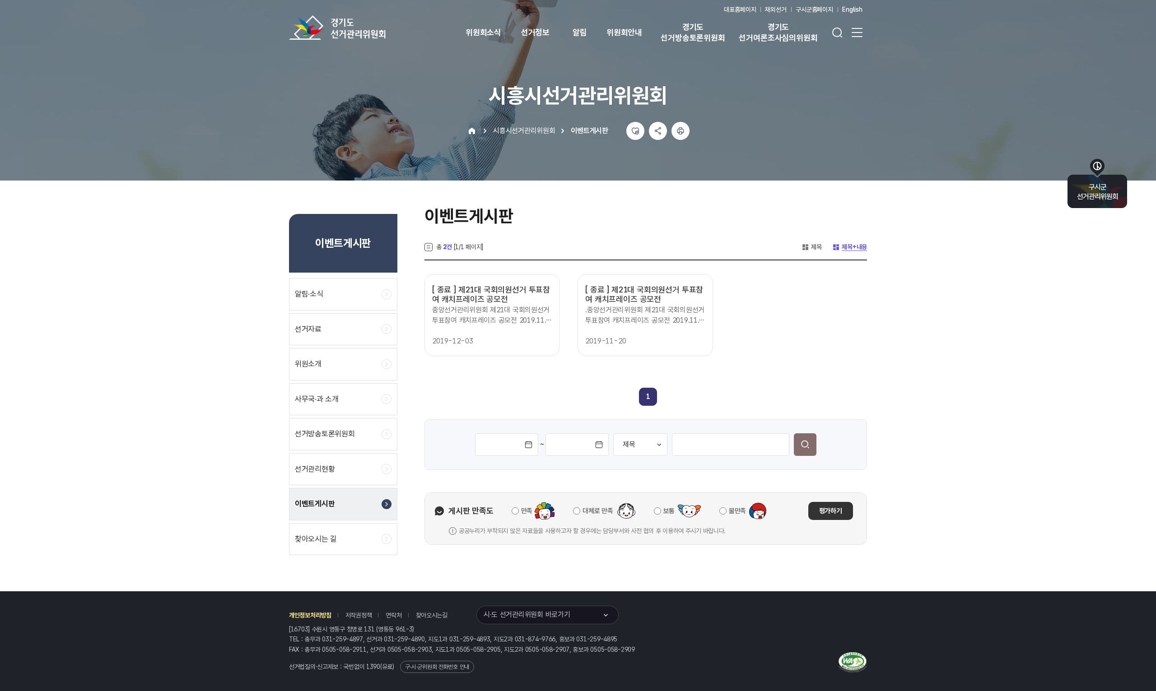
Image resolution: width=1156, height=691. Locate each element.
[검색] (805, 444)
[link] (648, 396)
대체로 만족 (598, 511)
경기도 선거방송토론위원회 (693, 32)
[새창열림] (853, 661)
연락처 (393, 615)
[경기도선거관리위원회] (366, 27)
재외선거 (775, 9)
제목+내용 (849, 246)
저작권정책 (358, 615)
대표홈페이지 (740, 9)
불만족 (737, 511)
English (852, 9)
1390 (373, 666)
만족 (526, 511)
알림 (580, 32)
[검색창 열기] (837, 32)
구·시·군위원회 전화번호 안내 (437, 666)
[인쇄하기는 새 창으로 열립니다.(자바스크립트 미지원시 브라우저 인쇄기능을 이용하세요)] (680, 131)
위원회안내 (624, 32)
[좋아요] (635, 131)
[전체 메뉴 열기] (857, 32)
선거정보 (535, 32)
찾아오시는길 (431, 615)
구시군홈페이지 (814, 9)
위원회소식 (483, 32)
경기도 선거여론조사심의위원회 (778, 32)
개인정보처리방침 (310, 615)
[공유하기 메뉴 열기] (658, 131)
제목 (811, 246)
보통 (669, 511)
